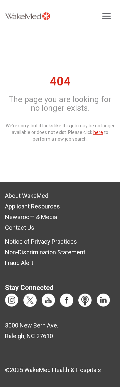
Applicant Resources (32, 206)
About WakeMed (26, 195)
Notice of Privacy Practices (41, 241)
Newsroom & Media (31, 216)
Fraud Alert (19, 262)
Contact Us (19, 227)
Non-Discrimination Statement (45, 252)
